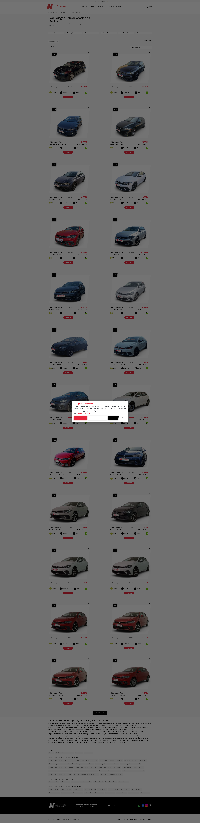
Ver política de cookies (84, 413)
